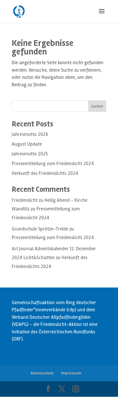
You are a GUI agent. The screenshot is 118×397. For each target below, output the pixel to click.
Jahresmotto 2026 (30, 134)
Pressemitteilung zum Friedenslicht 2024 (53, 164)
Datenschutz (42, 373)
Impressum (71, 373)
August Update (27, 144)
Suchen (97, 106)
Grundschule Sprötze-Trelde (40, 229)
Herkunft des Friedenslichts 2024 (45, 173)
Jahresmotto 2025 (30, 154)
